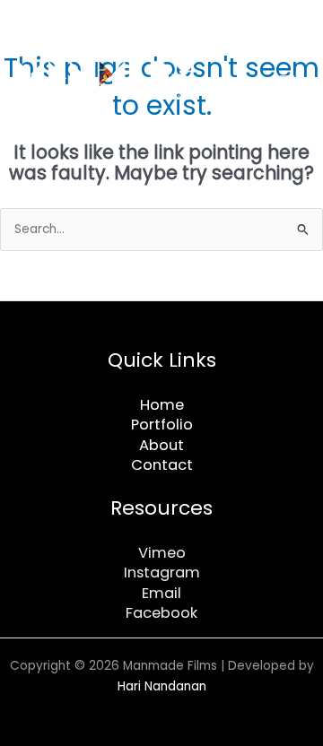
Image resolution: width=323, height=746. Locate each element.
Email (161, 593)
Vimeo (162, 552)
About (161, 445)
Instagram (162, 572)
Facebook (161, 613)
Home (162, 405)
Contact (162, 465)
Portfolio (162, 424)
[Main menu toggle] (287, 81)
